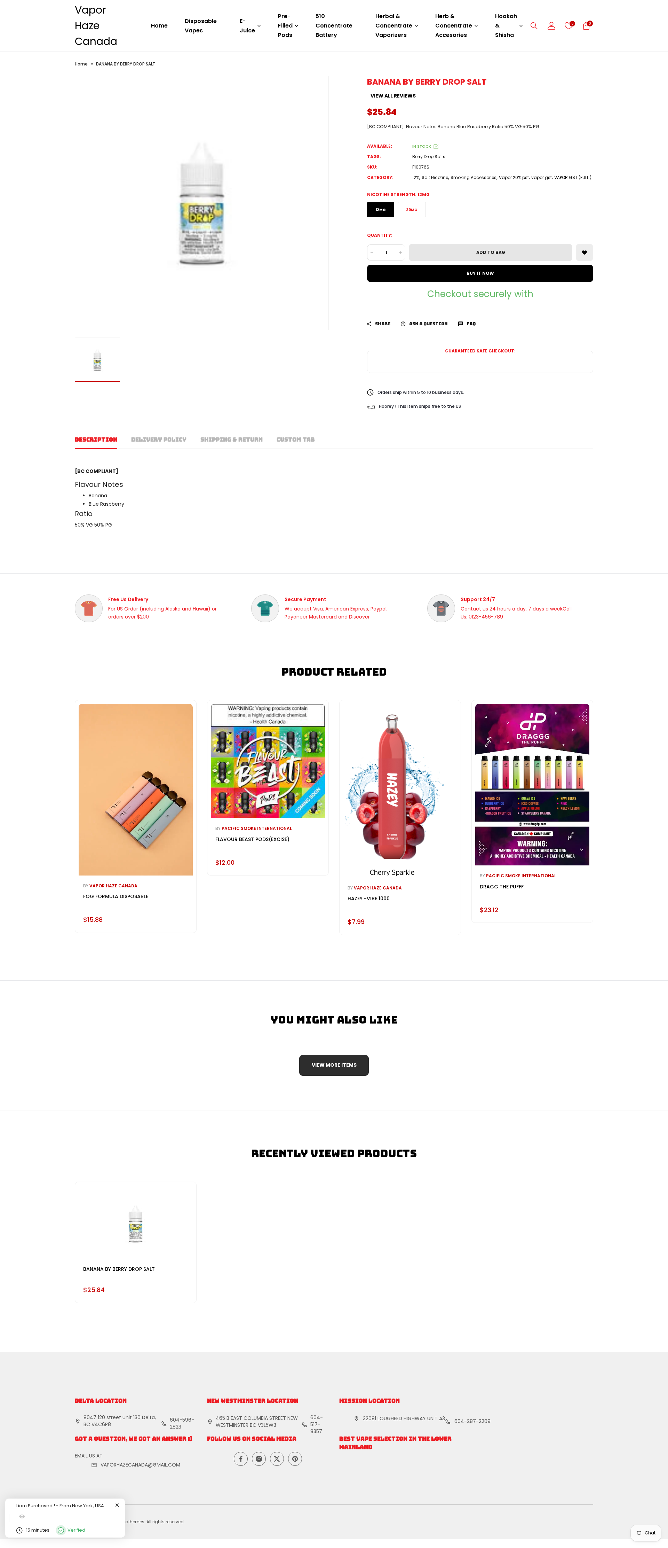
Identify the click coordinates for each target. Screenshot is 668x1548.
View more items (334, 1064)
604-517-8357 (316, 1424)
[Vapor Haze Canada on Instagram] (259, 1459)
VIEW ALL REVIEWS (393, 95)
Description (96, 439)
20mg (412, 209)
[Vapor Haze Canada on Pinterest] (295, 1459)
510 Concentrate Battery (334, 25)
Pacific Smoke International (257, 828)
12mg (380, 209)
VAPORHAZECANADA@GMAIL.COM (140, 1464)
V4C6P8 (101, 1424)
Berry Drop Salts (428, 157)
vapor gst (541, 177)
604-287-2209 (472, 1421)
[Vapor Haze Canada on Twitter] (277, 1459)
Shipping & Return (231, 439)
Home (159, 26)
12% (415, 177)
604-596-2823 (182, 1423)
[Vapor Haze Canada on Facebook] (241, 1459)
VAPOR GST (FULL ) (572, 177)
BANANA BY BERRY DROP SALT (119, 1269)
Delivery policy (158, 439)
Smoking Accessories (473, 177)
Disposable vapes (201, 25)
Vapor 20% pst (514, 177)
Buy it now (480, 273)
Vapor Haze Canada (96, 25)
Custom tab (296, 439)
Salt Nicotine (435, 177)
